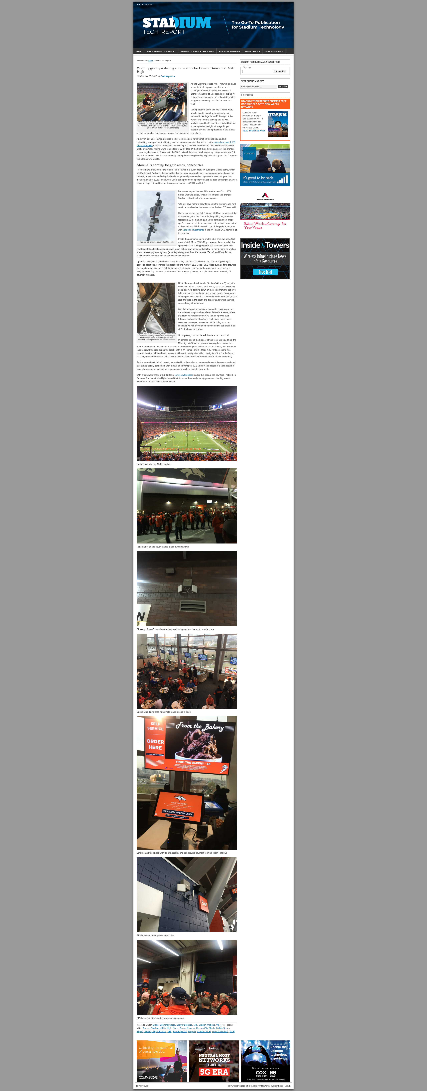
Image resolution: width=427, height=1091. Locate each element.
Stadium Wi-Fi (204, 1031)
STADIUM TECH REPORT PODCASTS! (197, 51)
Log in (288, 1086)
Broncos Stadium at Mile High (156, 1028)
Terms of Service (274, 51)
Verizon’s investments (193, 230)
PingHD (192, 1031)
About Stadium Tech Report (161, 51)
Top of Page (142, 1086)
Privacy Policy (252, 51)
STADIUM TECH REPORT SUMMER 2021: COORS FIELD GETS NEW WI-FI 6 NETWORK (264, 104)
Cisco (155, 1025)
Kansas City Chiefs (205, 1028)
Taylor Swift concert (183, 375)
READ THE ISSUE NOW (254, 131)
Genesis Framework (259, 1086)
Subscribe (280, 71)
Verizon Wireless (207, 1025)
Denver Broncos (167, 1025)
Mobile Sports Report (163, 11)
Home (138, 51)
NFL (195, 1025)
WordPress (277, 1086)
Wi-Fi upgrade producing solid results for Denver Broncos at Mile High (186, 70)
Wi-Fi (218, 1025)
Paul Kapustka (168, 76)
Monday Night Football (155, 1031)
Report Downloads (229, 51)
